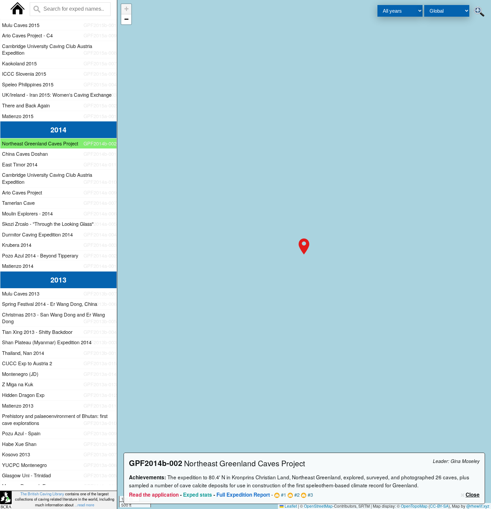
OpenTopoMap (414, 506)
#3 (309, 494)
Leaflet (290, 506)
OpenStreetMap (318, 506)
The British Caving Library (42, 493)
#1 (283, 494)
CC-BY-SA (439, 506)
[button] (304, 246)
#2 (296, 494)
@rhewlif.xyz (477, 506)
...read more (84, 504)
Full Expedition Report (243, 494)
